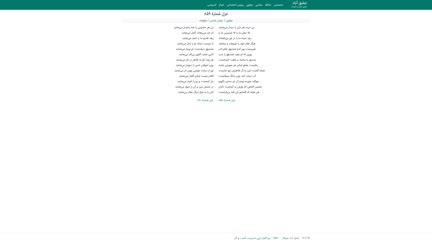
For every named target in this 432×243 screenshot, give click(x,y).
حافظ (268, 5)
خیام (221, 5)
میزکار (284, 238)
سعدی (258, 5)
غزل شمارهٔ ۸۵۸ (227, 100)
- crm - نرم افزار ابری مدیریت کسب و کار (257, 238)
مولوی (249, 5)
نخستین (278, 5)
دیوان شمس (216, 20)
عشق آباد (299, 4)
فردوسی (211, 5)
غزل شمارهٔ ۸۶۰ (205, 100)
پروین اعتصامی (235, 5)
